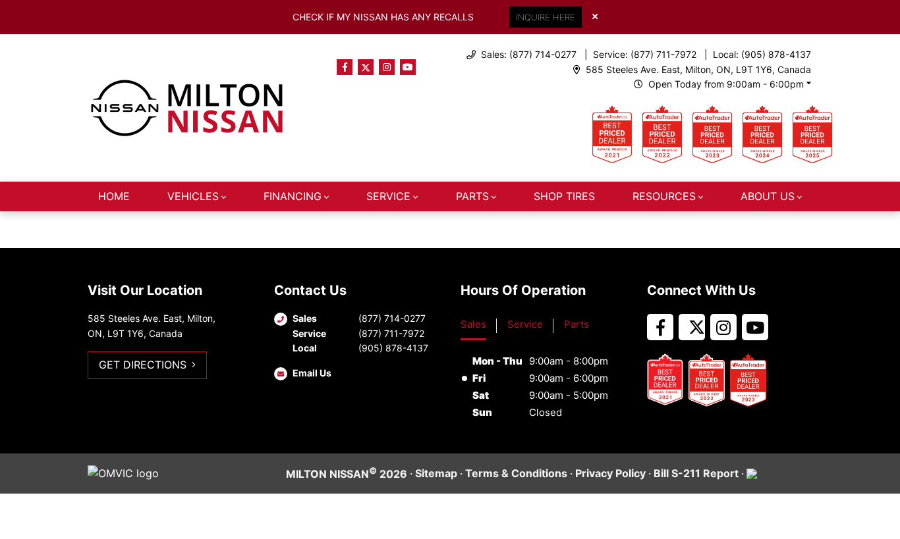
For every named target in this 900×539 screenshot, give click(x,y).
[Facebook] (344, 67)
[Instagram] (387, 67)
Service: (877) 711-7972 (644, 54)
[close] (595, 16)
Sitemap (436, 473)
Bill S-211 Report (696, 473)
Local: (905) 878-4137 (762, 54)
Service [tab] (525, 324)
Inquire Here (545, 17)
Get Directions (142, 364)
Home (114, 196)
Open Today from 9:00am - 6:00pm (726, 84)
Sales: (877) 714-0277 (529, 54)
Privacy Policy (610, 473)
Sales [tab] (473, 324)
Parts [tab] (576, 324)
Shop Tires (564, 196)
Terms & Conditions (516, 473)
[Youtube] (408, 67)
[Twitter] (366, 67)
